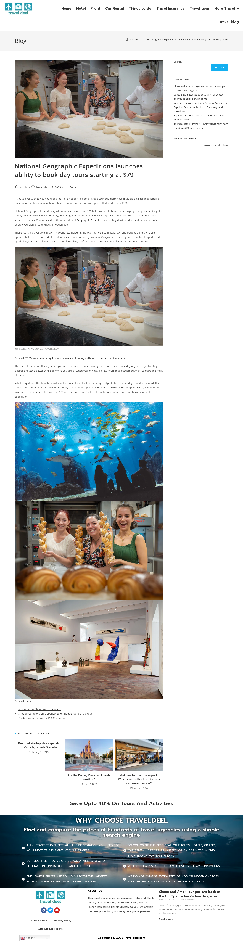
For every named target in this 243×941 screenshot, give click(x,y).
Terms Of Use (38, 921)
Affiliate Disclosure (50, 929)
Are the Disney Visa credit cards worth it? (88, 777)
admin (24, 187)
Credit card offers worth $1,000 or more (41, 718)
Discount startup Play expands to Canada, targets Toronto (38, 745)
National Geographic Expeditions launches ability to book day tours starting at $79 (184, 39)
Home (66, 8)
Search (178, 61)
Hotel (81, 8)
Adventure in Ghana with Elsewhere (39, 709)
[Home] (127, 39)
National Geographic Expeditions (85, 220)
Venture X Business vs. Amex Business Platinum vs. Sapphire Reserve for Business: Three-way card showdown (200, 107)
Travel (74, 187)
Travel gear (199, 8)
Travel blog (229, 22)
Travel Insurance (170, 8)
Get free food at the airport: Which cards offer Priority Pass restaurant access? (139, 779)
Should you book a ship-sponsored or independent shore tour (55, 713)
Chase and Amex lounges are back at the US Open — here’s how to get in (189, 894)
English (30, 937)
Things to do (140, 8)
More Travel (224, 8)
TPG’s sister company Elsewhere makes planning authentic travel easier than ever (75, 358)
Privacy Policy (62, 921)
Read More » (166, 919)
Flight (95, 8)
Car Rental (114, 8)
